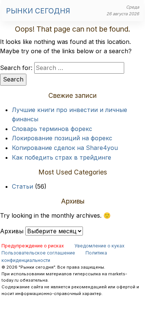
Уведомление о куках (99, 246)
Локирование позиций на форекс (62, 138)
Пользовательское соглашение (38, 253)
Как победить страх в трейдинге (61, 157)
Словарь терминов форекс (52, 128)
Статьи (22, 186)
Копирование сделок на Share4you (65, 147)
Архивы (11, 231)
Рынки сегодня (38, 10)
